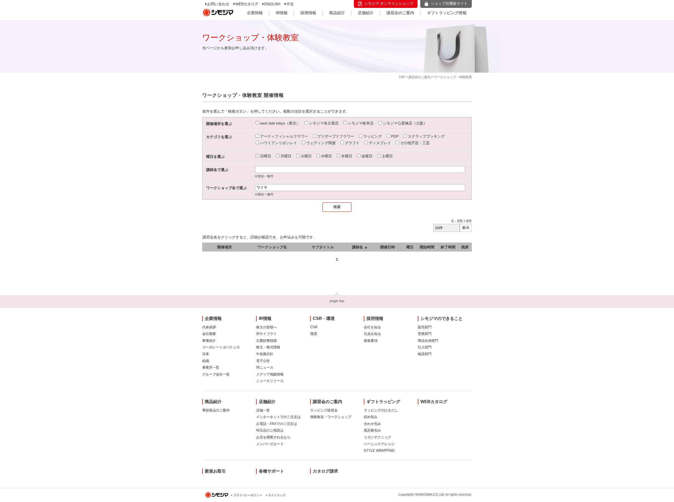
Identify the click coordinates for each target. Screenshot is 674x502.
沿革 (205, 354)
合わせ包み (372, 424)
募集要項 (371, 341)
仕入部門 (425, 347)
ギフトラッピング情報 (447, 13)
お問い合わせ (218, 4)
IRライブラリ (266, 334)
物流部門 (425, 354)
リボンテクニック (377, 437)
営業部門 (425, 334)
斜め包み (371, 417)
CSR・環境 (324, 318)
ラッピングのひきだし (381, 410)
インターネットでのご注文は (278, 417)
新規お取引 (215, 471)
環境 (313, 334)
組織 (205, 361)
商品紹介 (337, 13)
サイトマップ (276, 495)
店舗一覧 (263, 410)
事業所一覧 (210, 367)
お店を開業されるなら (273, 437)
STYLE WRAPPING (379, 451)
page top (337, 301)
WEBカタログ (246, 4)
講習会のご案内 (400, 13)
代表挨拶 (209, 327)
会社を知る (372, 327)
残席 (465, 247)
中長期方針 (264, 354)
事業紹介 (209, 341)
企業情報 (255, 13)
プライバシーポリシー (247, 495)
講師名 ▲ (360, 247)
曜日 (410, 247)
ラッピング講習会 (324, 410)
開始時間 (427, 247)
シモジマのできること (441, 318)
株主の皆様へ (266, 327)
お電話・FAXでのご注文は (276, 424)
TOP (402, 77)
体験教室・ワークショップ (330, 417)
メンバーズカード (270, 444)
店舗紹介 (366, 13)
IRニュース (264, 367)
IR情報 (282, 13)
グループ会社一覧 (216, 374)
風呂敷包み (372, 430)
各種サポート (271, 471)
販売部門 (425, 327)
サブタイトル (323, 247)
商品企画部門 (428, 341)
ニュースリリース (270, 381)
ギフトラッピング (383, 401)
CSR (313, 327)
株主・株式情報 (268, 347)
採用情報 (308, 13)
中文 (290, 4)
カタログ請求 (325, 471)
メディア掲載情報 (270, 374)
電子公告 (263, 361)
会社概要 (209, 334)
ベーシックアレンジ (379, 444)
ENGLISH (272, 4)
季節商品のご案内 (216, 410)
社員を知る (372, 334)
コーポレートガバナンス (221, 347)
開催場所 (224, 247)
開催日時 (387, 247)
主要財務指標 (266, 341)
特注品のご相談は (270, 430)
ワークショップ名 (272, 247)
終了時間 (448, 247)
